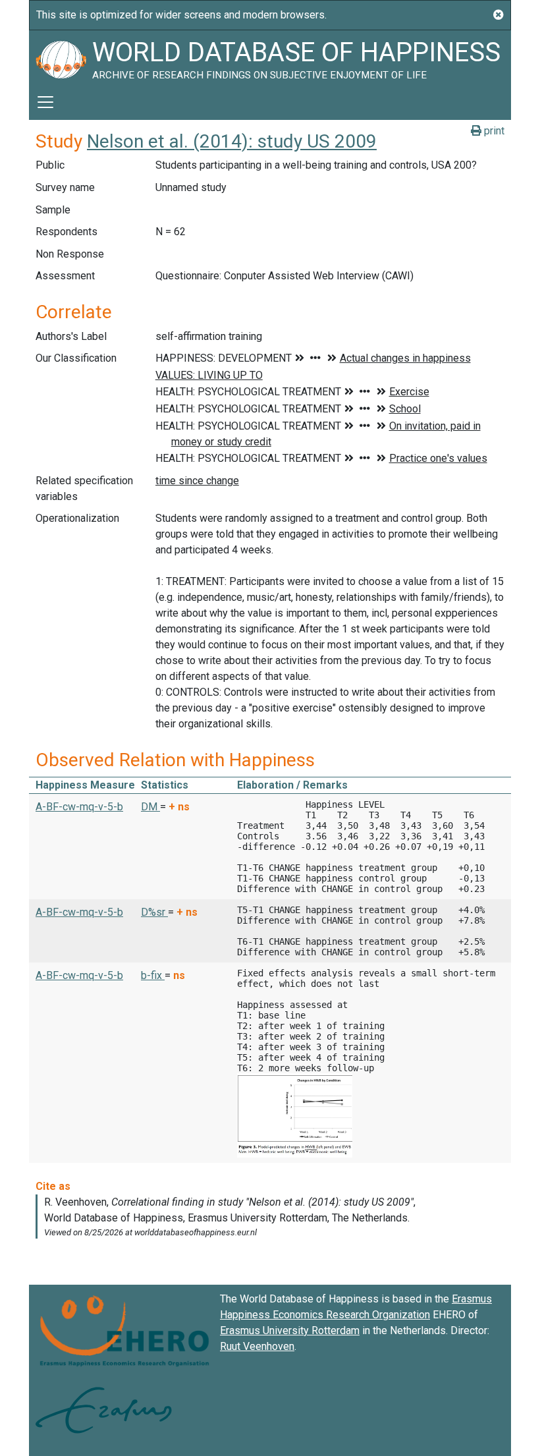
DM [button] (150, 806)
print (492, 131)
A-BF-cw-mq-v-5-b (79, 806)
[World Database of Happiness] (60, 57)
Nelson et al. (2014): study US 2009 (232, 141)
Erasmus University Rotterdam (290, 1330)
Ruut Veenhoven (257, 1346)
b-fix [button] (153, 975)
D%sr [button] (154, 912)
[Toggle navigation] (45, 102)
